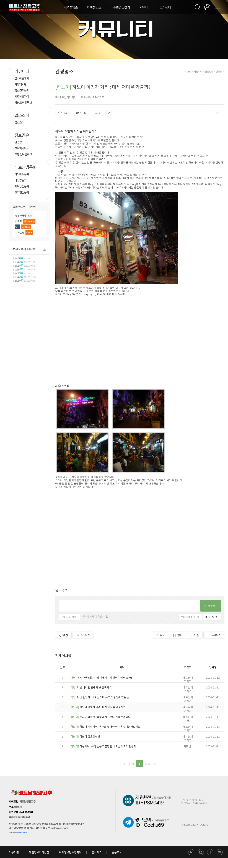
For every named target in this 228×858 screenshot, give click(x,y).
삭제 (179, 635)
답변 (196, 635)
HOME (188, 71)
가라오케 (19, 232)
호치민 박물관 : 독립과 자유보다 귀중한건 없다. (100, 717)
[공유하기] (109, 113)
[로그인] (207, 7)
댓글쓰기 (211, 605)
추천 (65, 635)
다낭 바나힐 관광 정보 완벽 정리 (90, 687)
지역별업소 (71, 7)
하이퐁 (29, 232)
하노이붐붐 (29, 221)
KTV (30, 215)
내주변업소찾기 (120, 7)
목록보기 (216, 635)
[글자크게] (221, 113)
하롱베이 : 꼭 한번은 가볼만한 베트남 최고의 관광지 (102, 746)
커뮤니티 (144, 7)
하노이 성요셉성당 (84, 736)
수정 (162, 635)
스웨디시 (26, 227)
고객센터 (165, 7)
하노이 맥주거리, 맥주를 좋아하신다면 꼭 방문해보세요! (105, 726)
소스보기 (85, 635)
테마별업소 (94, 7)
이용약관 (14, 852)
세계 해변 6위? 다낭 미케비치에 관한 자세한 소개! (100, 677)
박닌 (17, 227)
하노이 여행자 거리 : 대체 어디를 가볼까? (97, 707)
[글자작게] (214, 113)
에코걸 (18, 221)
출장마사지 (20, 215)
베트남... (188, 746)
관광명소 (209, 71)
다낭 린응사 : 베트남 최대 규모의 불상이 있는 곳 (99, 697)
